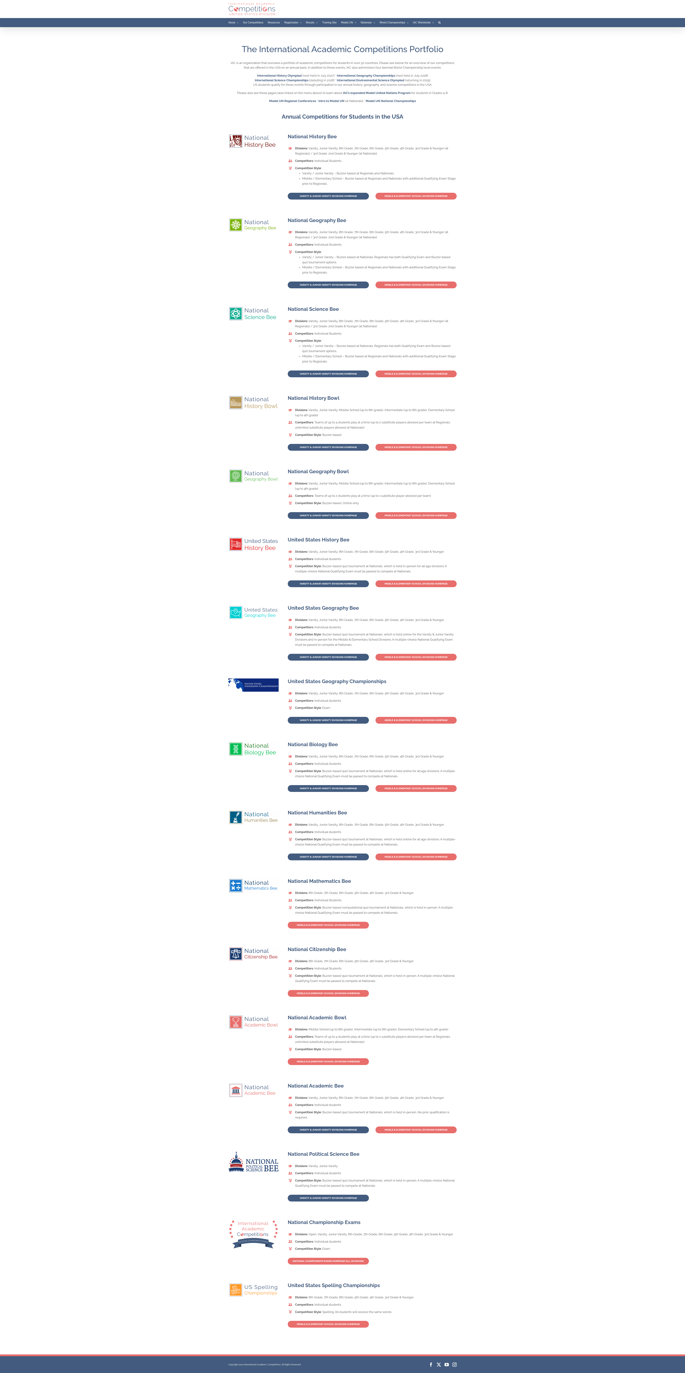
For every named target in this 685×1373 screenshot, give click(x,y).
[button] (439, 22)
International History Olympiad (279, 75)
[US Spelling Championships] (253, 1284)
